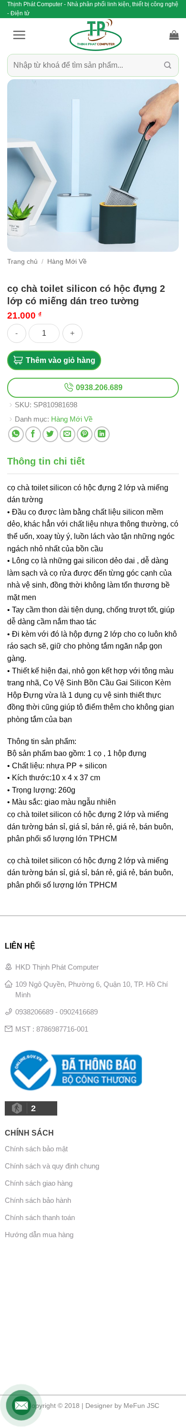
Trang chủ (22, 261)
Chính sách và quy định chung (52, 1166)
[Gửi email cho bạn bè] (67, 434)
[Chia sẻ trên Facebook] (33, 434)
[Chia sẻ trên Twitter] (50, 434)
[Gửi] (167, 65)
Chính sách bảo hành (38, 1200)
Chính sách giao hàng (38, 1183)
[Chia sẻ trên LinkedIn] (102, 434)
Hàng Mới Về (67, 261)
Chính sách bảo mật (36, 1149)
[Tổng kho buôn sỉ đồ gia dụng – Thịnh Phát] (95, 35)
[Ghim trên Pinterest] (85, 434)
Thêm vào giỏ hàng (60, 360)
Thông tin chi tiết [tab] (46, 461)
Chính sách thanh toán (40, 1217)
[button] (19, 34)
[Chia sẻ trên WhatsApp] (16, 434)
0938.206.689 (98, 387)
